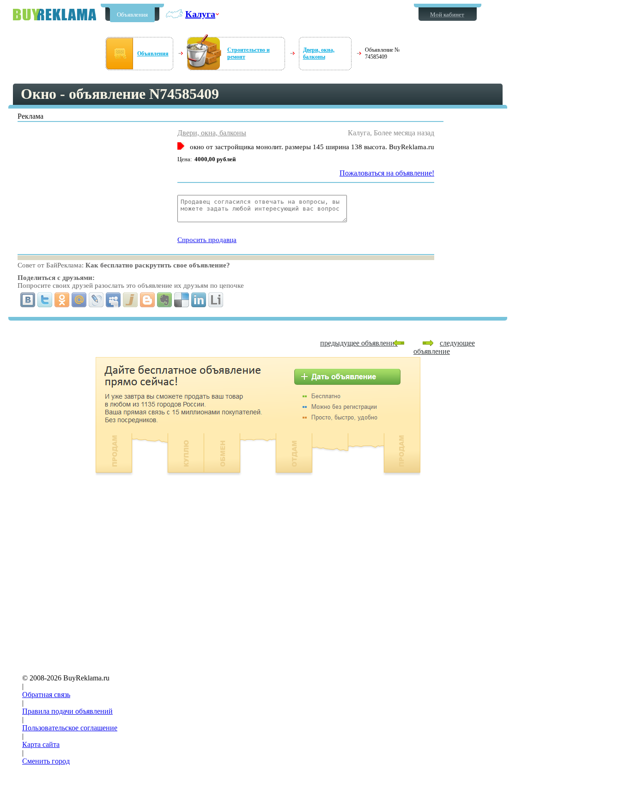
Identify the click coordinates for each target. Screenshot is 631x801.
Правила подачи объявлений (67, 711)
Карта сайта (41, 744)
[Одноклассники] (62, 299)
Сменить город (46, 761)
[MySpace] (113, 299)
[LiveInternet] (215, 299)
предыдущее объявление (359, 343)
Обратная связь (46, 694)
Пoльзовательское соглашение (69, 728)
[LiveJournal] (96, 299)
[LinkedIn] (198, 299)
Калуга (200, 14)
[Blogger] (147, 299)
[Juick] (130, 299)
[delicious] (181, 299)
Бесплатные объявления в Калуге (54, 14)
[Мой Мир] (79, 299)
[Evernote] (164, 299)
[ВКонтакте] (27, 299)
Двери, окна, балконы (318, 53)
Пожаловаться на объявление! (387, 173)
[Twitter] (45, 299)
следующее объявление (444, 347)
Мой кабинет (447, 14)
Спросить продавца (207, 239)
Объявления (132, 14)
